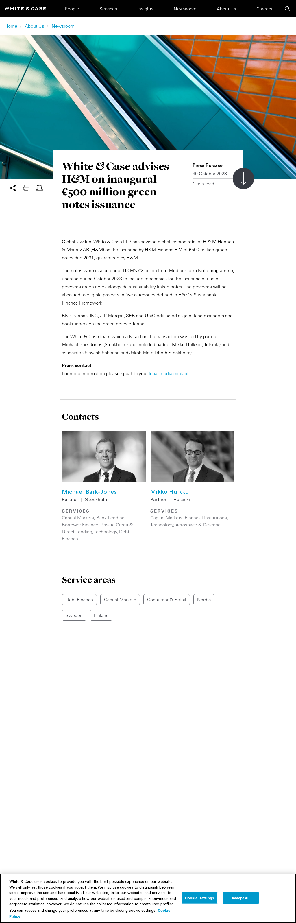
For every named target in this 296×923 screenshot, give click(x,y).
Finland (101, 615)
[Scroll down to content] (243, 178)
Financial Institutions (206, 518)
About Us (226, 9)
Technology (105, 532)
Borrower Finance (80, 525)
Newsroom (185, 9)
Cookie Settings (199, 897)
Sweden (74, 615)
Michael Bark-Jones (89, 492)
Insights (145, 9)
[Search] (287, 9)
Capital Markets (78, 518)
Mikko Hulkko (169, 492)
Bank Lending (110, 518)
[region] (148, 898)
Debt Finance (79, 600)
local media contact (168, 373)
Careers (264, 9)
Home (11, 26)
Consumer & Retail (166, 600)
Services (108, 9)
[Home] (25, 8)
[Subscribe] (39, 187)
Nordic (204, 600)
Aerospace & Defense (198, 525)
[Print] (29, 187)
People (72, 9)
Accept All (241, 897)
